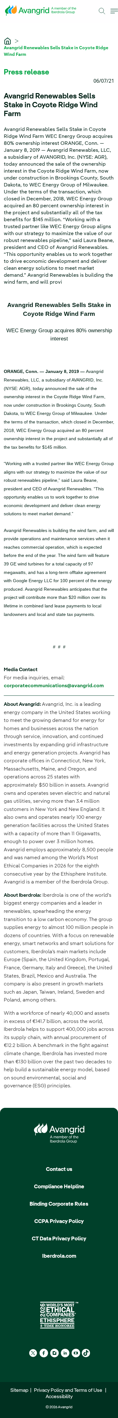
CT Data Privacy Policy (59, 1239)
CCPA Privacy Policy (59, 1221)
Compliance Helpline (59, 1187)
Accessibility (59, 1396)
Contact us (59, 1169)
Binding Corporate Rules (59, 1204)
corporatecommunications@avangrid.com (54, 685)
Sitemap (20, 1390)
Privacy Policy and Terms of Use (69, 1390)
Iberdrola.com (59, 1256)
